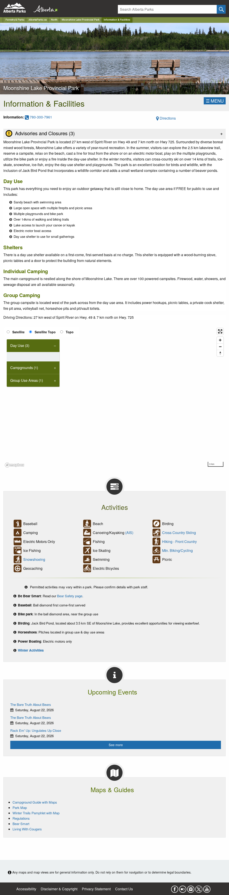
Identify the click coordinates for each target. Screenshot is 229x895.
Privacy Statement (96, 888)
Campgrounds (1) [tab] (24, 367)
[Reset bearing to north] (220, 353)
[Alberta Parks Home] (17, 7)
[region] (114, 397)
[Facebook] (174, 887)
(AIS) (129, 532)
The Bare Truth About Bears (30, 704)
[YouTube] (206, 887)
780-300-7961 (40, 117)
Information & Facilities (117, 19)
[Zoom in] (220, 340)
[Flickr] (182, 887)
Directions (167, 118)
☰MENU (215, 100)
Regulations (21, 818)
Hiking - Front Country (179, 541)
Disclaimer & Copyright (59, 888)
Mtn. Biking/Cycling (177, 550)
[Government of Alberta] (44, 7)
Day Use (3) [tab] (19, 345)
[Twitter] (198, 887)
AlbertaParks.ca (38, 19)
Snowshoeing (34, 559)
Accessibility (26, 888)
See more (116, 744)
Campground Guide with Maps (35, 802)
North (54, 19)
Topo (70, 332)
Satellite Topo (45, 332)
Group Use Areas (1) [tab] (26, 380)
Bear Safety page (69, 595)
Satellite (18, 332)
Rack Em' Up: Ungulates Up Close (35, 730)
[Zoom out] (220, 346)
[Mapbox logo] (14, 465)
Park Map (20, 807)
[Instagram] (190, 887)
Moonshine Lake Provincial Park (81, 19)
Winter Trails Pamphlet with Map (36, 813)
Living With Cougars (27, 829)
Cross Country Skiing (179, 532)
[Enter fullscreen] (220, 331)
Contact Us (124, 888)
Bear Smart (21, 823)
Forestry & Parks (15, 19)
